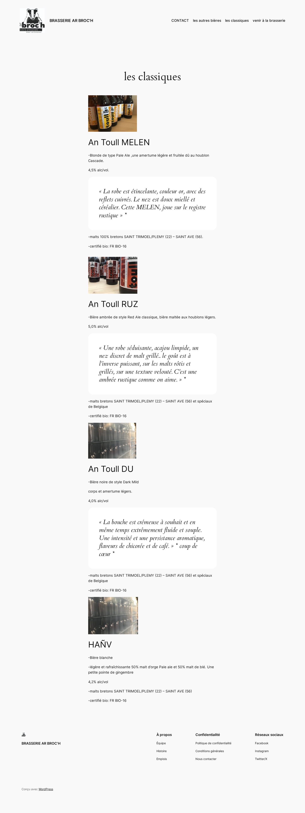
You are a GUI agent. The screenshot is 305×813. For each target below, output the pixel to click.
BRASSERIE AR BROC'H (71, 20)
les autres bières (207, 20)
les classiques (237, 20)
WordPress (46, 789)
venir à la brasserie (269, 20)
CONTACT (180, 20)
